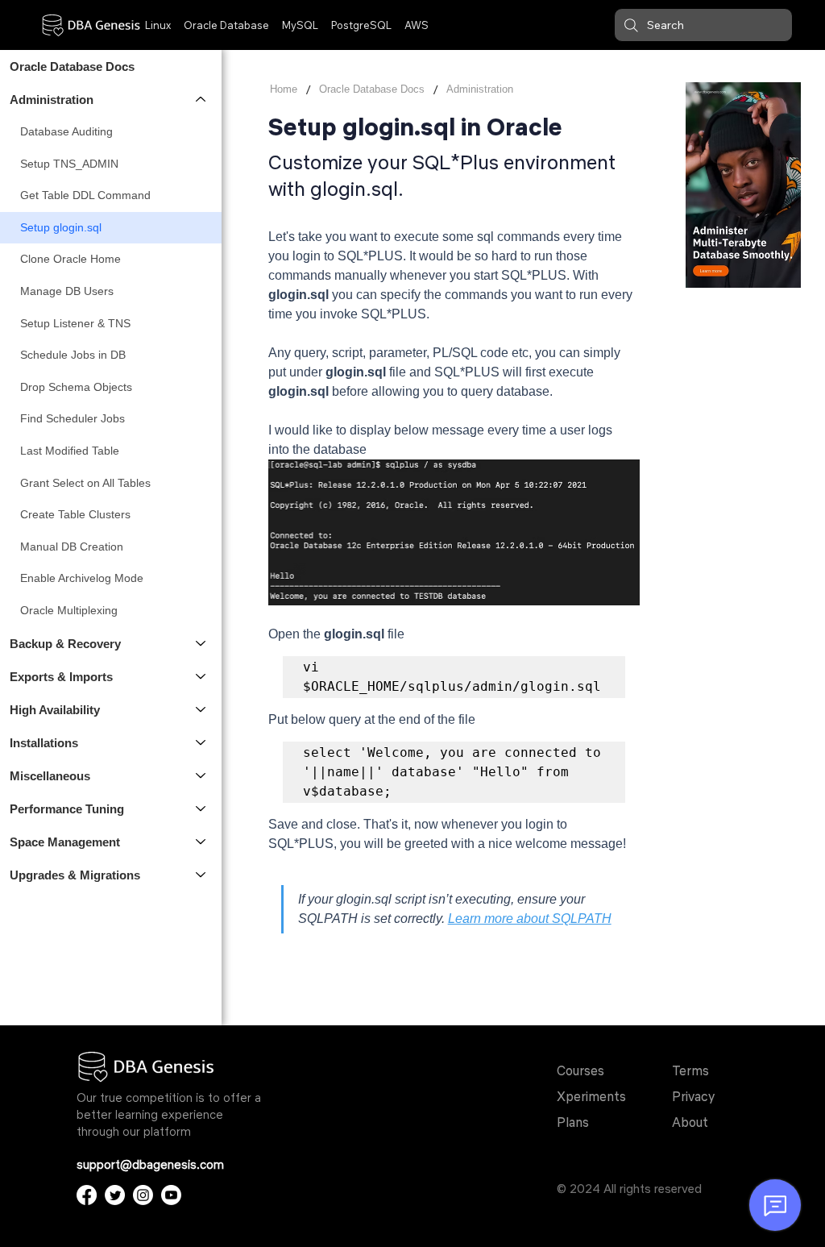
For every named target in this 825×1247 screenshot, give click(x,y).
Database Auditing (66, 131)
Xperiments (591, 1096)
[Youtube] (171, 1195)
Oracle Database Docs (72, 66)
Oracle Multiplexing (69, 610)
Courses (580, 1070)
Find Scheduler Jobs (72, 418)
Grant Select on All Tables (85, 482)
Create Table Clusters (75, 514)
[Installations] (201, 742)
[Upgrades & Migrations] (201, 875)
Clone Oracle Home (70, 258)
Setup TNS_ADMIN (69, 163)
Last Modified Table (69, 450)
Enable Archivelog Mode (81, 578)
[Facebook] (87, 1195)
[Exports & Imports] (201, 676)
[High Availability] (201, 709)
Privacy (693, 1096)
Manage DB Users (67, 291)
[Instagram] (143, 1195)
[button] (703, 25)
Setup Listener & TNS (75, 323)
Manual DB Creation (71, 546)
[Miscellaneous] (201, 775)
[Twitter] (115, 1195)
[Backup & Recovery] (201, 643)
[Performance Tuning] (201, 808)
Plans (573, 1122)
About (690, 1122)
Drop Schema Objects (76, 386)
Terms (690, 1070)
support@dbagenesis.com (150, 1164)
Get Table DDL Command (85, 195)
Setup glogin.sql (61, 227)
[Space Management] (201, 841)
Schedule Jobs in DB (73, 354)
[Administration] (201, 99)
